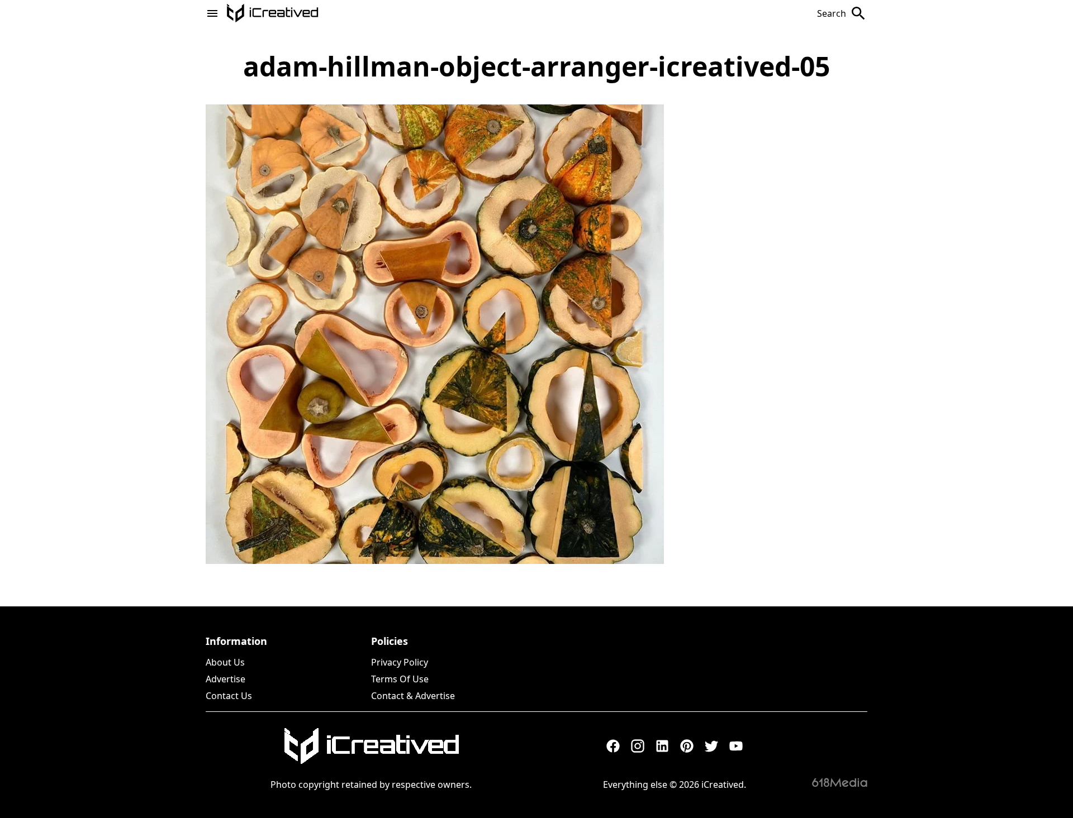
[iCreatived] (371, 746)
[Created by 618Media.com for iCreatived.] (839, 782)
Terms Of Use (400, 679)
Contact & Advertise (413, 696)
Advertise (225, 679)
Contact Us (229, 696)
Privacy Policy (399, 662)
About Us (225, 662)
